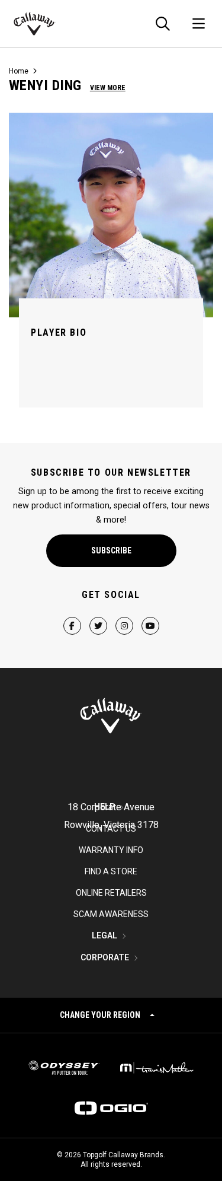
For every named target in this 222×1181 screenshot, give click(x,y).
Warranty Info (111, 850)
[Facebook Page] (72, 616)
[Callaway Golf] (34, 24)
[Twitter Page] (98, 616)
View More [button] (108, 88)
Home (18, 71)
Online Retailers (111, 892)
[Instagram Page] (124, 616)
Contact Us (111, 828)
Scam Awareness (111, 914)
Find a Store (111, 871)
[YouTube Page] (150, 616)
